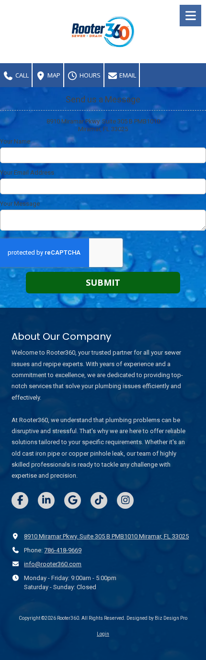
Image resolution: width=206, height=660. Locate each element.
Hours (89, 75)
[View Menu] (190, 15)
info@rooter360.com (52, 564)
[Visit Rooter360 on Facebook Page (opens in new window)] (19, 500)
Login (103, 634)
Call (21, 75)
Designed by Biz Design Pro (156, 618)
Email (127, 75)
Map (53, 75)
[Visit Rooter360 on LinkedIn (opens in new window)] (46, 500)
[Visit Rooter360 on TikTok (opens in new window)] (99, 500)
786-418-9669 (62, 550)
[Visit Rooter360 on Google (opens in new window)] (72, 500)
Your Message (20, 203)
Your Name (15, 141)
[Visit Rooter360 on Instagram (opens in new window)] (125, 500)
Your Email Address (27, 172)
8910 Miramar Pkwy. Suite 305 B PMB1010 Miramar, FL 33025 (106, 536)
